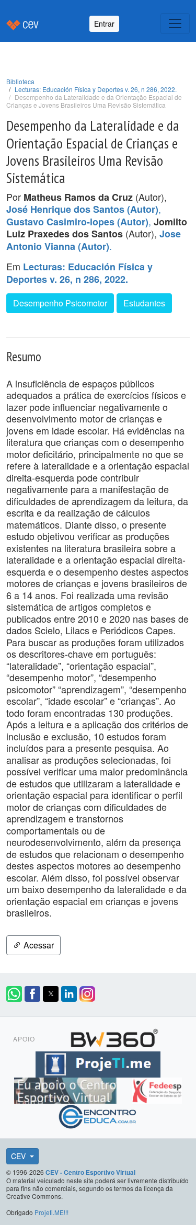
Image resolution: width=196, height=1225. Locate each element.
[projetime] (97, 1063)
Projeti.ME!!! (51, 1212)
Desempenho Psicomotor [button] (60, 303)
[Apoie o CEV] (66, 1089)
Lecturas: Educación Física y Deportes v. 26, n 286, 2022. (96, 89)
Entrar (104, 23)
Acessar (37, 945)
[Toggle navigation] (175, 23)
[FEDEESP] (156, 1089)
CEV (19, 1156)
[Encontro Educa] (98, 1115)
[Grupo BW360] (114, 1037)
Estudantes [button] (144, 303)
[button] (14, 994)
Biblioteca (20, 81)
